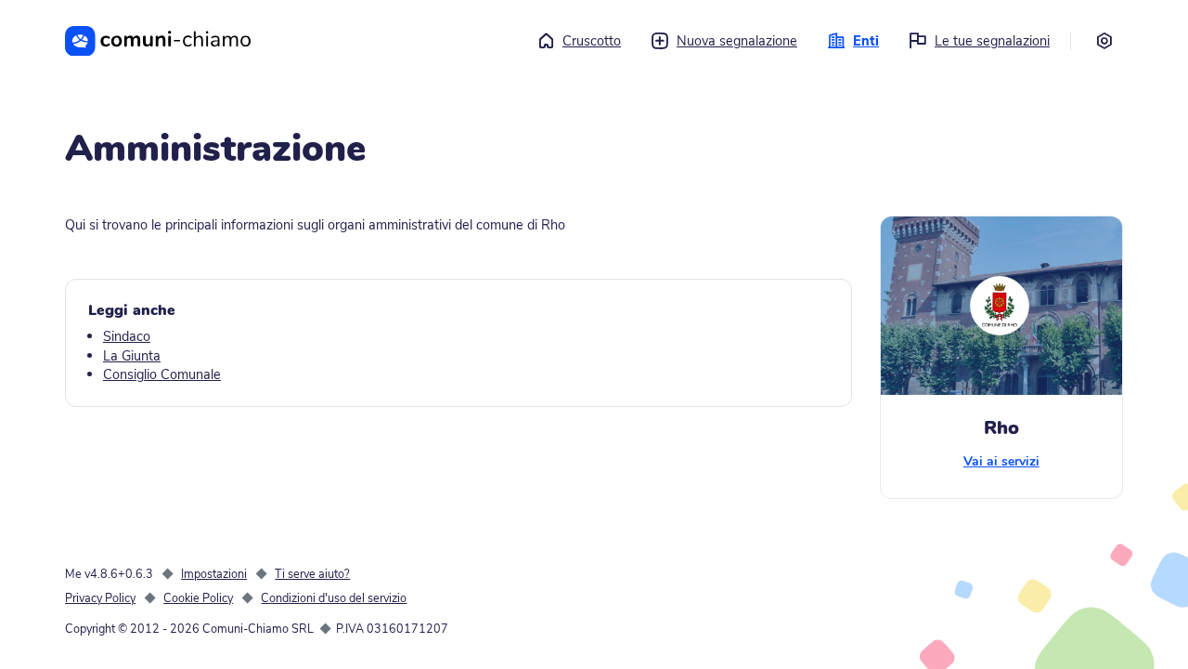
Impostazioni (214, 574)
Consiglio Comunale (162, 374)
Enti (866, 41)
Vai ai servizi (1001, 461)
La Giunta (132, 356)
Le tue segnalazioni (992, 41)
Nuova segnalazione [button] (737, 41)
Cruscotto (591, 41)
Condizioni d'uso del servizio (334, 598)
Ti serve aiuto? (312, 574)
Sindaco (126, 336)
